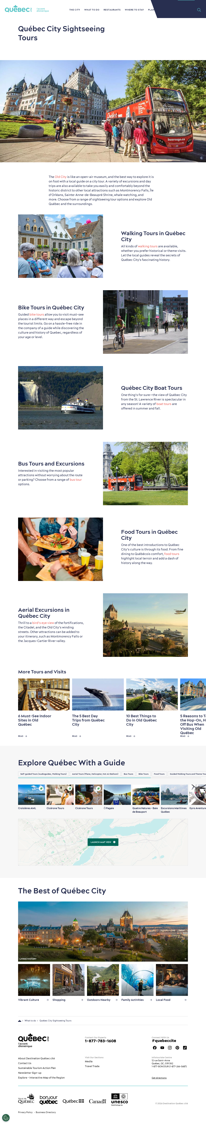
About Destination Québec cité (36, 1058)
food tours (171, 554)
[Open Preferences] (6, 1117)
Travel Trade (92, 1066)
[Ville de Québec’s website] (26, 1098)
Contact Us (24, 1063)
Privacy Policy (25, 1112)
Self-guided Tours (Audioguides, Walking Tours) (43, 774)
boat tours (163, 404)
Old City (61, 177)
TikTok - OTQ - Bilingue (185, 1048)
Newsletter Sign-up (29, 1072)
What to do (91, 9)
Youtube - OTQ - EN (162, 1048)
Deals (176, 9)
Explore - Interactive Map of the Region (41, 1077)
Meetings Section (186, 2)
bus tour (76, 479)
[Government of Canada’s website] (97, 1101)
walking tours (148, 246)
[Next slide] (197, 694)
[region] (112, 773)
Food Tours (159, 774)
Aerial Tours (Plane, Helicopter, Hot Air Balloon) (95, 774)
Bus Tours (128, 774)
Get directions (159, 1078)
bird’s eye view (43, 623)
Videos (188, 9)
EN (199, 2)
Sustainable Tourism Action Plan (37, 1068)
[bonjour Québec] (49, 1100)
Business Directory (46, 1112)
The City (74, 9)
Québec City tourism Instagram (170, 1048)
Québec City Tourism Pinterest (177, 1048)
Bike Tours (144, 774)
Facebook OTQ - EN (155, 1048)
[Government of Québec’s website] (73, 1101)
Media (88, 1061)
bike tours (36, 314)
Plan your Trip (158, 9)
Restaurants (112, 9)
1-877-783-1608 (100, 1040)
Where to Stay (134, 9)
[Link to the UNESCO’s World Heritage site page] (119, 1099)
